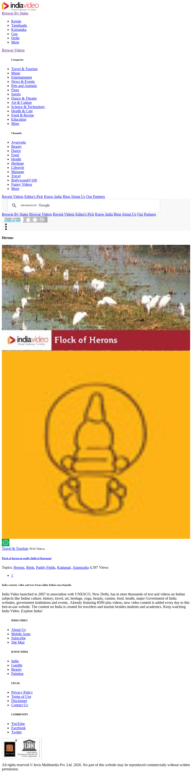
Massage (17, 172)
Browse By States (15, 13)
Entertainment (21, 77)
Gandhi (16, 665)
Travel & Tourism (24, 69)
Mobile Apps (20, 634)
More (15, 42)
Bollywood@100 (24, 180)
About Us (78, 197)
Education (18, 119)
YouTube (18, 724)
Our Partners (95, 197)
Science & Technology (28, 107)
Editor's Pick (33, 197)
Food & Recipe (22, 115)
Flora (15, 90)
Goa (14, 34)
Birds (30, 567)
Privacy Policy (22, 692)
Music (15, 73)
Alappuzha (81, 567)
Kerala (16, 21)
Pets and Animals (24, 86)
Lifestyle (17, 168)
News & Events (23, 81)
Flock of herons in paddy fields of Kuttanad (26, 558)
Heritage (17, 163)
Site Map (18, 642)
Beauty (16, 146)
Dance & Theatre (24, 98)
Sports (16, 94)
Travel (16, 176)
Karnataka (18, 30)
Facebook (18, 728)
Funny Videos (21, 184)
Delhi (15, 38)
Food (15, 155)
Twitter (16, 732)
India (15, 661)
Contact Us (19, 705)
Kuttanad (64, 567)
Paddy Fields (45, 567)
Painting (17, 674)
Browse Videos (13, 50)
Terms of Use (21, 697)
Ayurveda (18, 142)
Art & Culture (21, 103)
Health (16, 159)
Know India (53, 197)
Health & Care (22, 111)
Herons (19, 567)
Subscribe (18, 638)
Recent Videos (12, 197)
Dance (16, 151)
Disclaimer (19, 701)
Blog (66, 197)
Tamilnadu (19, 25)
